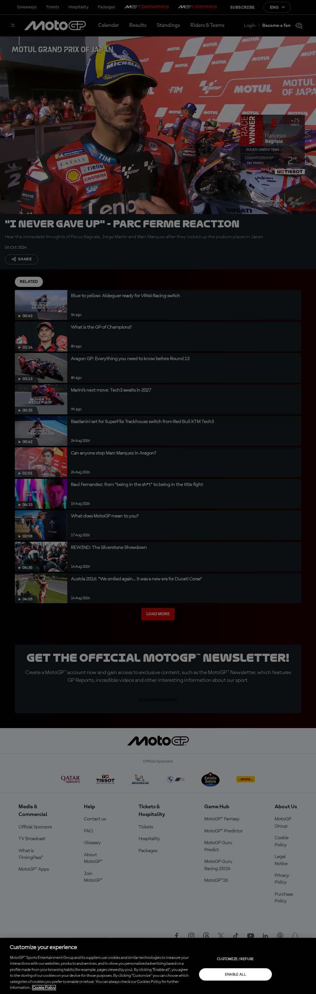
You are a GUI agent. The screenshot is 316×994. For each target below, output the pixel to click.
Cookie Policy (44, 988)
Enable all (235, 974)
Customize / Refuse (235, 959)
